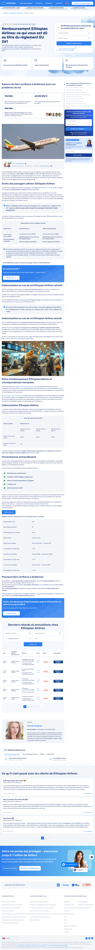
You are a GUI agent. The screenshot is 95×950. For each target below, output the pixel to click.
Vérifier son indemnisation (82, 3)
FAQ (65, 923)
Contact (66, 932)
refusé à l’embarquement (26, 386)
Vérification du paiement (58, 662)
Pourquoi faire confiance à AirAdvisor (76, 92)
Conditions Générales (84, 907)
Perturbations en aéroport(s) (9, 923)
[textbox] (73, 33)
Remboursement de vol (8, 911)
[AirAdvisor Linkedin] (92, 938)
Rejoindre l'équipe (69, 914)
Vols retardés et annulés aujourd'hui (40, 917)
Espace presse (68, 929)
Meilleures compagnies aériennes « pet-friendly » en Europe (47, 914)
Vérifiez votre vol (11, 613)
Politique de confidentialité (85, 904)
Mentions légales (83, 901)
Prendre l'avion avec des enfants (39, 911)
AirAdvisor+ (49, 3)
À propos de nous (69, 904)
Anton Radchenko (45, 166)
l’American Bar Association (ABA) (58, 946)
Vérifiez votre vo (11, 277)
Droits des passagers (26, 3)
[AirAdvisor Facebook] (86, 938)
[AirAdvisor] (9, 3)
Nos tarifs (66, 911)
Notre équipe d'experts (70, 907)
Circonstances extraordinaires (74, 90)
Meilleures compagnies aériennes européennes (43, 904)
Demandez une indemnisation (30, 868)
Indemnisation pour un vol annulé (11, 907)
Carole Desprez (19, 163)
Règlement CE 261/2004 (8, 901)
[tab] (12, 754)
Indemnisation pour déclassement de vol (13, 920)
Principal (5, 13)
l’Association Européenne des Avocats (27, 946)
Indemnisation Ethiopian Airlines (75, 87)
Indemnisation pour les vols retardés (12, 904)
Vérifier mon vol (8, 512)
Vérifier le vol (33, 644)
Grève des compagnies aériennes (39, 901)
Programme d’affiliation (70, 926)
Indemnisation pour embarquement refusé (13, 917)
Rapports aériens (35, 920)
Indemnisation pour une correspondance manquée (16, 914)
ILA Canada (43, 946)
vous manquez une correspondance (13, 395)
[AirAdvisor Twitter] (89, 938)
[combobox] (73, 33)
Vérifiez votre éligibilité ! (77, 129)
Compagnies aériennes (16, 13)
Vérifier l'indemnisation (73, 43)
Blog (65, 920)
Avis (65, 917)
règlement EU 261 (47, 187)
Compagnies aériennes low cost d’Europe (41, 907)
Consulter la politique (10, 868)
